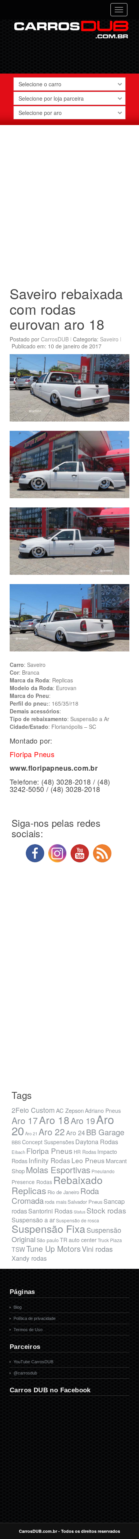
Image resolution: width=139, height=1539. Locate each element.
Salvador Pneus (85, 1201)
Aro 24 (75, 1132)
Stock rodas (106, 1210)
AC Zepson (70, 1110)
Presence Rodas (32, 1182)
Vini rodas (97, 1249)
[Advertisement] (69, 202)
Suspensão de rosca (77, 1220)
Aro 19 (83, 1120)
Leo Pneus (88, 1160)
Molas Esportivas (58, 1170)
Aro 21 (31, 1133)
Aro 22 (52, 1131)
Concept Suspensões (48, 1142)
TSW (18, 1249)
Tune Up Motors (53, 1248)
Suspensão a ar (33, 1219)
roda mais (55, 1201)
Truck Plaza (110, 1240)
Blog (18, 1307)
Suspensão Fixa (48, 1228)
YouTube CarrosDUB (33, 1361)
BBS (16, 1142)
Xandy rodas (29, 1258)
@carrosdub (25, 1373)
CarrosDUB (55, 339)
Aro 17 (25, 1120)
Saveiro (109, 339)
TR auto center (78, 1240)
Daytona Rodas (96, 1141)
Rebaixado (78, 1179)
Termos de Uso (28, 1329)
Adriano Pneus (103, 1110)
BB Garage (105, 1132)
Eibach (18, 1152)
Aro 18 (54, 1119)
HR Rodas (85, 1151)
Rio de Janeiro (63, 1192)
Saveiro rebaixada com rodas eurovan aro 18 (66, 308)
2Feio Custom (33, 1110)
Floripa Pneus (49, 1150)
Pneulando (103, 1171)
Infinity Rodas (49, 1160)
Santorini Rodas (50, 1211)
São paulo (48, 1240)
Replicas (29, 1190)
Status (79, 1212)
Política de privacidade (35, 1318)
